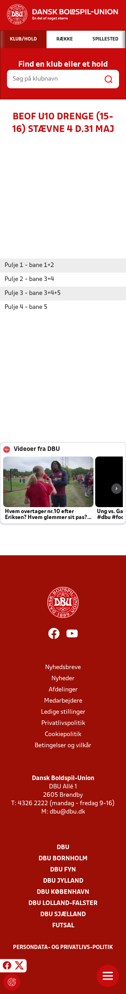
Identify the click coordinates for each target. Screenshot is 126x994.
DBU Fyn (63, 870)
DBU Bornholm (63, 859)
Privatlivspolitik (63, 723)
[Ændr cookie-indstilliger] (12, 982)
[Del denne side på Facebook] (7, 966)
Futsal (63, 926)
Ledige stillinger (63, 712)
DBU (63, 848)
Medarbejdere (63, 701)
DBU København (63, 892)
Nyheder (63, 679)
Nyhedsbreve (63, 667)
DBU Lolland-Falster (63, 903)
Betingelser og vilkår (63, 746)
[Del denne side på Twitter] (19, 966)
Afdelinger (63, 690)
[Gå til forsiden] (59, 14)
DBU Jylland (63, 881)
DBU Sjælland (63, 915)
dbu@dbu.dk (67, 812)
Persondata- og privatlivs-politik (63, 947)
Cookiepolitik (63, 734)
